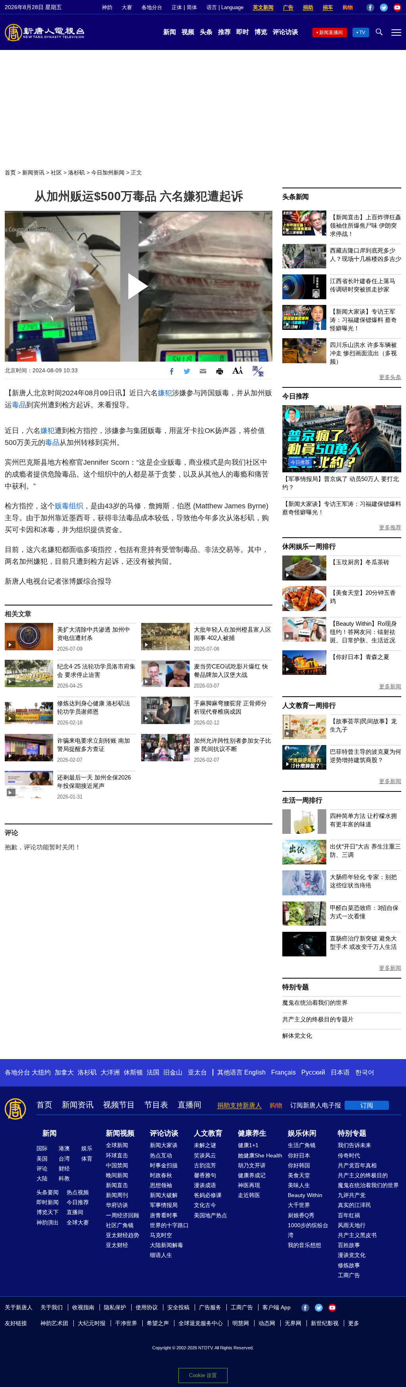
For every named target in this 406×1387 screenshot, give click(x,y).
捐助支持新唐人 (239, 1105)
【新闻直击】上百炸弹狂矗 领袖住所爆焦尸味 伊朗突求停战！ (365, 225)
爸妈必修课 (208, 1195)
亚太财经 (117, 1245)
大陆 (42, 1178)
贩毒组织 (69, 506)
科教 (64, 1178)
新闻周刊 (117, 1195)
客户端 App (276, 1307)
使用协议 (147, 1307)
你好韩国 (299, 1165)
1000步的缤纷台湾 (308, 1230)
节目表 (156, 1104)
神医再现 (249, 1185)
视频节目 (119, 1104)
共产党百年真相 (357, 1165)
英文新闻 (263, 7)
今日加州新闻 (107, 172)
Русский (313, 1072)
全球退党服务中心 (200, 1323)
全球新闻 (117, 1145)
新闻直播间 (331, 32)
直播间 (189, 1104)
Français (283, 1072)
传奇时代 (349, 1155)
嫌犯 (165, 393)
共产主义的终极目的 (363, 1175)
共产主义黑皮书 (357, 1235)
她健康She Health (260, 1155)
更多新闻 (390, 686)
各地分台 (152, 7)
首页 (10, 172)
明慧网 (240, 1323)
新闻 (169, 32)
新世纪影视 (325, 1323)
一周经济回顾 (122, 1215)
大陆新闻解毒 (166, 1245)
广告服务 (210, 1307)
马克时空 (161, 1235)
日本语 (340, 1072)
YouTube (397, 7)
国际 (42, 1148)
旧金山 (172, 1072)
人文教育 (208, 1133)
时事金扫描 (164, 1165)
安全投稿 (178, 1307)
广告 (288, 7)
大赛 (127, 7)
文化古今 (205, 1205)
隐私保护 (115, 1307)
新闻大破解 (164, 1195)
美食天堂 (299, 1175)
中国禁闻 (117, 1165)
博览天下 (47, 1212)
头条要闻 (47, 1192)
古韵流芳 (205, 1165)
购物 (348, 7)
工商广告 (349, 1275)
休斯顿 (133, 1072)
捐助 (308, 7)
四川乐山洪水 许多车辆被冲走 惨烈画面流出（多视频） (363, 353)
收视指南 (83, 1307)
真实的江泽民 (354, 1205)
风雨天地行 (352, 1225)
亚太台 (197, 1072)
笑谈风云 (205, 1155)
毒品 (19, 405)
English (255, 1072)
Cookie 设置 (203, 1375)
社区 (56, 172)
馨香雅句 (205, 1175)
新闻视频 (120, 1133)
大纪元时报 (91, 1323)
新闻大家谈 (164, 1145)
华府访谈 (117, 1205)
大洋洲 (110, 1072)
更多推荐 (390, 527)
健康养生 (252, 1133)
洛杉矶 (76, 172)
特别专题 (295, 987)
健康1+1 (248, 1145)
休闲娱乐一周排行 (308, 546)
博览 (261, 32)
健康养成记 (252, 1175)
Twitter (384, 7)
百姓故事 (349, 1245)
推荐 (224, 32)
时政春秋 (161, 1175)
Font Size (237, 370)
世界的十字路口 (169, 1225)
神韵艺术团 (54, 1323)
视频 (188, 32)
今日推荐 (295, 396)
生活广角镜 (302, 1145)
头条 (206, 32)
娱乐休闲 (302, 1133)
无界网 (293, 1323)
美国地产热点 (210, 1215)
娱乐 (86, 1148)
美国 (42, 1158)
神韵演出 (47, 1222)
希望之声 (158, 1323)
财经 (64, 1168)
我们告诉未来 (354, 1145)
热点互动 (161, 1155)
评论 (42, 1168)
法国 (153, 1072)
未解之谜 (205, 1145)
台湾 (64, 1158)
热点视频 (78, 1192)
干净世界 (126, 1323)
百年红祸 (349, 1215)
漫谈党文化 (352, 1255)
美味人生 (299, 1185)
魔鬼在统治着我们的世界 (315, 1002)
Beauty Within (305, 1195)
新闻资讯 (33, 172)
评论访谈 (285, 32)
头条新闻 (295, 197)
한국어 (364, 1072)
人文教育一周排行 (308, 705)
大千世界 (299, 1205)
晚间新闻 (117, 1175)
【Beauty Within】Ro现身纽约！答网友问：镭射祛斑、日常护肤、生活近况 (363, 632)
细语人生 (161, 1255)
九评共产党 (352, 1195)
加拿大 (64, 1072)
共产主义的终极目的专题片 (318, 1019)
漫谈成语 (205, 1185)
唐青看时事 (164, 1215)
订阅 (366, 1105)
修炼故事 (349, 1265)
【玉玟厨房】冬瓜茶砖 (359, 562)
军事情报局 (164, 1205)
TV (362, 32)
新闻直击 (117, 1185)
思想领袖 (161, 1185)
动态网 (267, 1323)
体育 (86, 1158)
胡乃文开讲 (252, 1165)
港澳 (64, 1148)
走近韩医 (249, 1195)
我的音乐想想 (304, 1245)
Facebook (370, 7)
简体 (192, 7)
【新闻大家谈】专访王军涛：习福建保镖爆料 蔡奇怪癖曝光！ (363, 319)
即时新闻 (47, 1202)
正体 (177, 7)
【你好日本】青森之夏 (359, 656)
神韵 (107, 7)
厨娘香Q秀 (301, 1215)
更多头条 (390, 377)
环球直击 (117, 1155)
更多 (353, 1323)
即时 (242, 32)
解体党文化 (297, 1035)
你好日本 (299, 1155)
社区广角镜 (120, 1225)
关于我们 (51, 1307)
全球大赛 (78, 1222)
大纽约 (41, 1072)
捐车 (328, 7)
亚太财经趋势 (122, 1235)
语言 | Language (225, 7)
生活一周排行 (302, 800)
